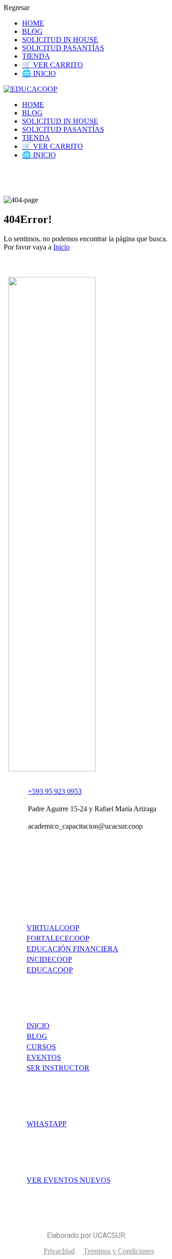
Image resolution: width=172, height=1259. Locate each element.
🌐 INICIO (39, 73)
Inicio (61, 247)
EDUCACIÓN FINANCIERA (72, 949)
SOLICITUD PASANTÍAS (63, 48)
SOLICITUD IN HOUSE (60, 39)
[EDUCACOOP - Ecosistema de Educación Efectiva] (30, 89)
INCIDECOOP (49, 959)
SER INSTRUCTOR (58, 1068)
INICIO (38, 1026)
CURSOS (41, 1047)
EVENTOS (44, 1057)
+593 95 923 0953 (55, 791)
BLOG (32, 31)
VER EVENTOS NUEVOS (69, 1180)
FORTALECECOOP (58, 938)
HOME (33, 23)
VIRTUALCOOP (53, 928)
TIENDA (36, 56)
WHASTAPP (47, 1124)
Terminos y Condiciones (118, 1251)
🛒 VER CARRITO (52, 65)
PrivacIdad (59, 1251)
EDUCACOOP (50, 970)
